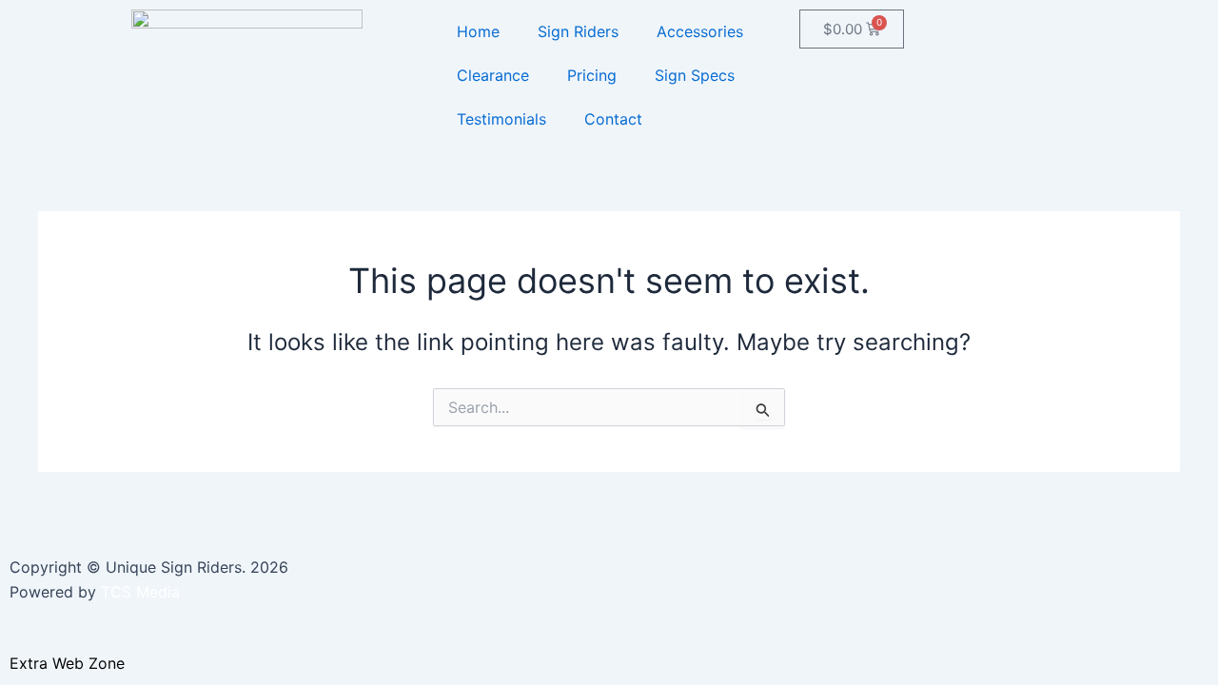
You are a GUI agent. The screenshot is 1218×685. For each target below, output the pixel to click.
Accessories (700, 31)
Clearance (493, 75)
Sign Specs (695, 75)
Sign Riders (578, 31)
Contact (613, 118)
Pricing (592, 75)
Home (478, 31)
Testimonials (501, 118)
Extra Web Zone (67, 663)
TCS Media (140, 591)
